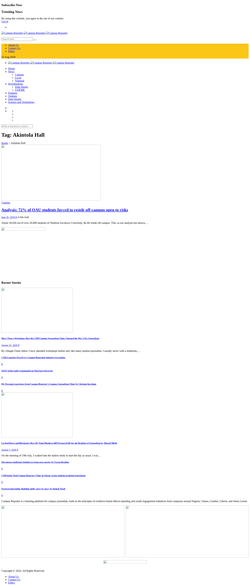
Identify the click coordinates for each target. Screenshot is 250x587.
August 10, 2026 (9, 345)
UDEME (20, 89)
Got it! (4, 21)
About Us (13, 45)
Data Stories (21, 86)
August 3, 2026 (9, 450)
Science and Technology (21, 102)
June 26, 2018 (8, 217)
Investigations (15, 83)
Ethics (11, 51)
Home (11, 68)
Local (18, 77)
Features (12, 93)
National (19, 80)
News (11, 71)
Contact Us (14, 48)
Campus (19, 74)
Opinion (12, 96)
